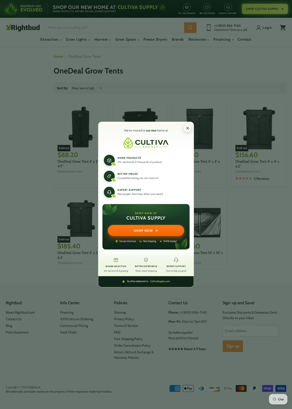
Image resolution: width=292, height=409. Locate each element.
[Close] (187, 128)
